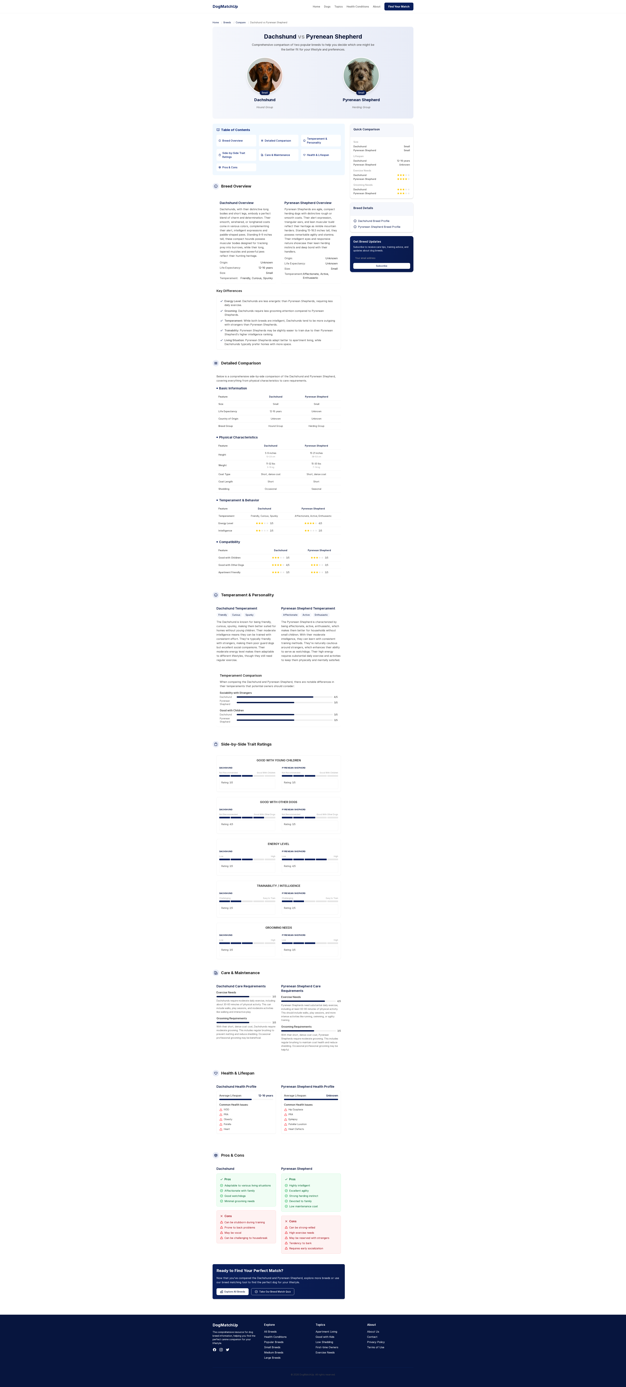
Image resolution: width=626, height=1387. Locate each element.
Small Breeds (272, 1347)
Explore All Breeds (234, 1291)
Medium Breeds (273, 1352)
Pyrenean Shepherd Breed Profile (379, 226)
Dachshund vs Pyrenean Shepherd (268, 22)
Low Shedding (324, 1342)
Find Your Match (399, 6)
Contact (372, 1336)
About (376, 6)
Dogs (327, 6)
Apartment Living (326, 1331)
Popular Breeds (273, 1342)
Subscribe (381, 265)
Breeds (227, 22)
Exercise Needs (325, 1352)
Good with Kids (325, 1336)
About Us (373, 1331)
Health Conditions (358, 6)
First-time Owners (327, 1347)
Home (316, 6)
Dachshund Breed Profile (373, 221)
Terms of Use (375, 1347)
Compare (241, 22)
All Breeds (270, 1331)
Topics (338, 6)
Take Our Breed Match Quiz (275, 1291)
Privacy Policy (376, 1342)
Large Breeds (272, 1357)
